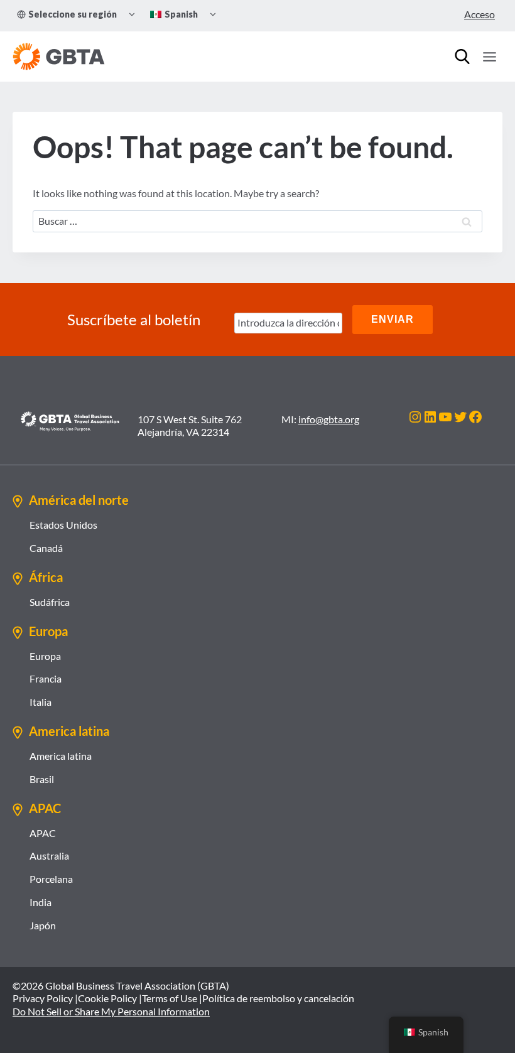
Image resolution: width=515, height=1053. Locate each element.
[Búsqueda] (462, 56)
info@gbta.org (328, 419)
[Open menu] (489, 56)
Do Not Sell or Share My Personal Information (111, 1011)
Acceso (479, 14)
